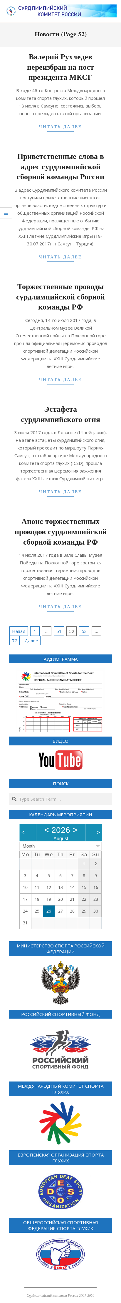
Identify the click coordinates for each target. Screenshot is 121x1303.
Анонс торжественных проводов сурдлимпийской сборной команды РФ (61, 531)
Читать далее (60, 126)
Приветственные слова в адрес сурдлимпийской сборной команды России (60, 166)
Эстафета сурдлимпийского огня (60, 414)
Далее (31, 641)
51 (59, 631)
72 (14, 641)
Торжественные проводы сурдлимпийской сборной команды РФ (60, 296)
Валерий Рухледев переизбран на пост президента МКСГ (60, 66)
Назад (19, 631)
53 (84, 631)
